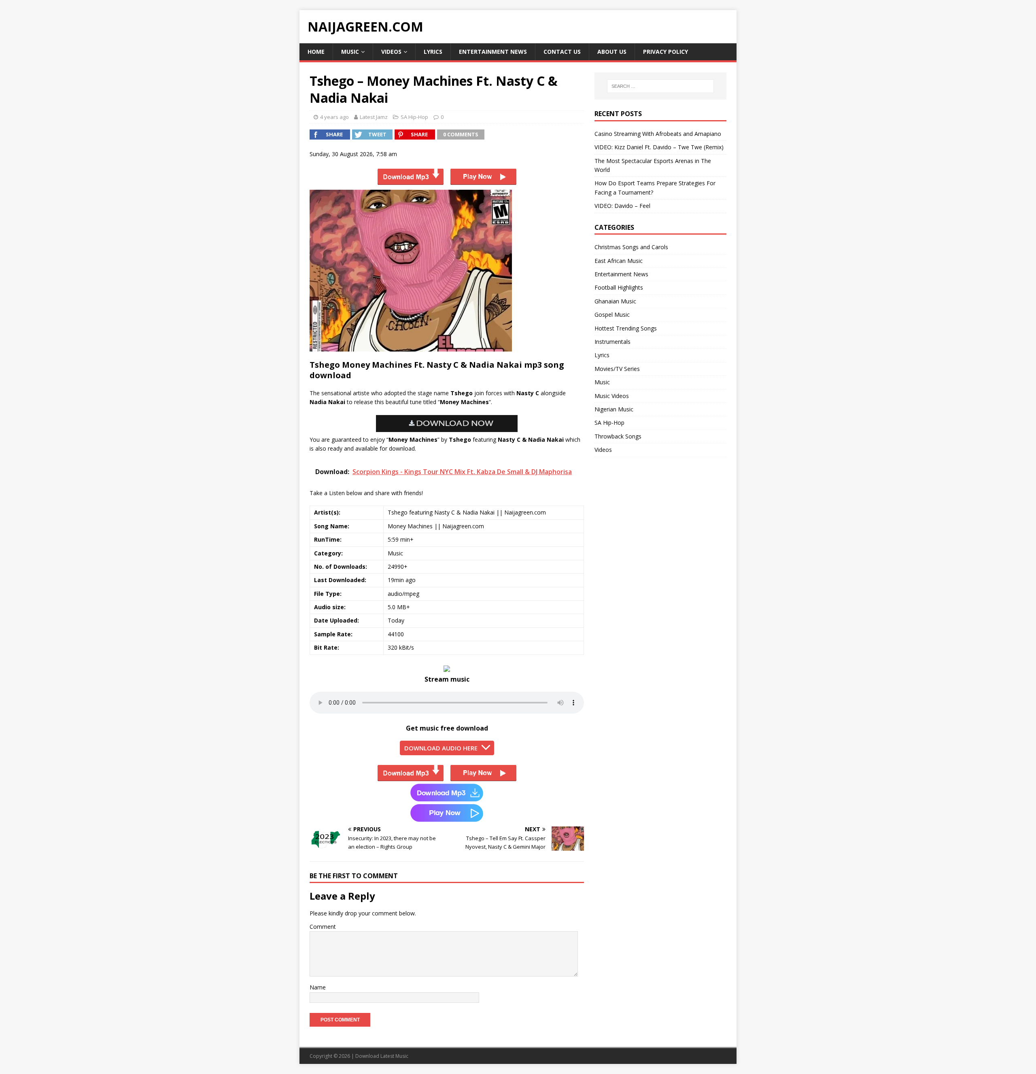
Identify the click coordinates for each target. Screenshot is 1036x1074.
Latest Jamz (374, 117)
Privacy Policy (665, 51)
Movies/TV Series (617, 369)
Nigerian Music (613, 409)
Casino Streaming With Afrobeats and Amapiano (657, 134)
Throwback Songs (617, 436)
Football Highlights (618, 287)
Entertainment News (493, 51)
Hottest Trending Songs (625, 328)
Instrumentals (612, 341)
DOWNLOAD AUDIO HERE (441, 748)
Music (350, 51)
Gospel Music (612, 314)
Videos (391, 51)
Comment (323, 926)
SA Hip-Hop (414, 117)
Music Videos (611, 396)
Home (316, 51)
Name (318, 987)
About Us (611, 51)
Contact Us (562, 51)
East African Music (618, 261)
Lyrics (433, 51)
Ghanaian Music (615, 301)
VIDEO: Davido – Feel (622, 206)
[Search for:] (660, 86)
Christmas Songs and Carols (631, 247)
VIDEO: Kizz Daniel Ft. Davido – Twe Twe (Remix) (659, 147)
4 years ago (334, 117)
